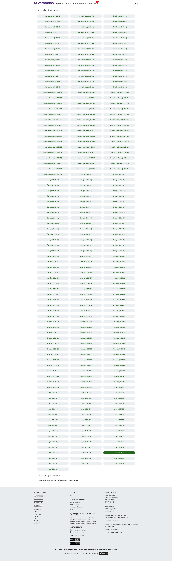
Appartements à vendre (111, 497)
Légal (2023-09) (86, 453)
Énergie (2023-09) (53, 240)
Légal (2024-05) (119, 436)
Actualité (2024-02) (53, 311)
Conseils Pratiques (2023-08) (52, 158)
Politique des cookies (91, 550)
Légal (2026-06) (86, 393)
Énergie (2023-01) (53, 251)
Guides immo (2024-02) (53, 70)
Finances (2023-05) (119, 382)
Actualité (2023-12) (119, 311)
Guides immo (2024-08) (53, 60)
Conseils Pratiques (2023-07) (86, 158)
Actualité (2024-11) (53, 294)
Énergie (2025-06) (53, 201)
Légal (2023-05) (119, 458)
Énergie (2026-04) (119, 180)
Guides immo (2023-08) (53, 81)
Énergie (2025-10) (119, 191)
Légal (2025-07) (53, 414)
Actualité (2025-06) (119, 278)
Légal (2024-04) (53, 442)
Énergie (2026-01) (119, 185)
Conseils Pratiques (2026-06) (119, 92)
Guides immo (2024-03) (119, 65)
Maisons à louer (109, 506)
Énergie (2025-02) (86, 207)
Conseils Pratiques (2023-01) (52, 169)
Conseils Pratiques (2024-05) (52, 141)
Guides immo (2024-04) (86, 65)
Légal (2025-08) (119, 409)
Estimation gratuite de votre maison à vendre (82, 518)
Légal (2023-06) (86, 458)
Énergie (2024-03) (53, 229)
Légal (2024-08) (119, 431)
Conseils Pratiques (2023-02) (119, 163)
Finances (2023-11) (119, 371)
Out (35, 518)
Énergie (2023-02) (119, 245)
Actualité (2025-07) (86, 278)
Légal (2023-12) (86, 447)
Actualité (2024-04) (86, 305)
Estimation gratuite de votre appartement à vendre (83, 521)
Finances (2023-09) (86, 376)
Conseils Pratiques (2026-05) (52, 98)
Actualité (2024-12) (119, 289)
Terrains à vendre (109, 499)
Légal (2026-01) (53, 403)
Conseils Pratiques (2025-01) (86, 125)
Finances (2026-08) (52, 322)
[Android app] (75, 539)
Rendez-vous (37, 522)
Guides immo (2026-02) (53, 27)
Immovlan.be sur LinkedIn (78, 532)
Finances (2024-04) (52, 365)
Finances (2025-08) (119, 338)
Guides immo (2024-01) (86, 70)
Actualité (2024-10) (86, 294)
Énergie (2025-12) (53, 191)
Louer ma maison (74, 504)
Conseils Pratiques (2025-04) (86, 120)
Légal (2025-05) (119, 414)
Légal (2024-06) (86, 436)
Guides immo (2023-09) (119, 76)
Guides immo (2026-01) (86, 27)
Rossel (36, 523)
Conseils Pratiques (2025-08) (52, 114)
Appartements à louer (111, 508)
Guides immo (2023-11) (53, 76)
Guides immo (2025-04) (86, 43)
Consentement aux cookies (108, 550)
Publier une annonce (79, 3)
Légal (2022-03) (119, 463)
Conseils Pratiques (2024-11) (52, 131)
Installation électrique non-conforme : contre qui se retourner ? (59, 480)
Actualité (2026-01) (86, 267)
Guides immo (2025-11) (53, 32)
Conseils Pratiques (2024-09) (119, 131)
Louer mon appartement (76, 507)
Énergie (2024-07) (119, 218)
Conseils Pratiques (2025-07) (86, 114)
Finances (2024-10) (86, 354)
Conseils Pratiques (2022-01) (52, 174)
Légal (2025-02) (119, 420)
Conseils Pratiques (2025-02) (52, 125)
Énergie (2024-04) (119, 223)
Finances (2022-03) (52, 387)
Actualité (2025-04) (86, 283)
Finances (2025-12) (86, 332)
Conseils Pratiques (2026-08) (52, 92)
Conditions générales (70, 550)
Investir (95, 3)
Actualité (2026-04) (86, 262)
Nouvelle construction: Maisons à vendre (116, 515)
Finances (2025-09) (86, 338)
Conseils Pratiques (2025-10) (86, 109)
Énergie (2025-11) (86, 191)
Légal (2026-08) (119, 387)
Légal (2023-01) (86, 463)
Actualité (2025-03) (119, 283)
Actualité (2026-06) (119, 256)
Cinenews (36, 516)
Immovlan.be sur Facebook (78, 530)
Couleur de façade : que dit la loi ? (50, 476)
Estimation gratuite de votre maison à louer (81, 519)
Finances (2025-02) (52, 349)
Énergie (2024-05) (86, 223)
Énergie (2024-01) (119, 229)
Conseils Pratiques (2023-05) (52, 163)
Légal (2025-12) (86, 403)
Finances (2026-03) (86, 327)
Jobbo (36, 520)
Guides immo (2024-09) (119, 54)
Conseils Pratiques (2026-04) (86, 98)
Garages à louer (109, 512)
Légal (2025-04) (53, 420)
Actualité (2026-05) (53, 262)
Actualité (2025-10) (86, 272)
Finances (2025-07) (52, 343)
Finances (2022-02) (86, 387)
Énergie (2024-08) (86, 218)
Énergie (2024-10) (119, 212)
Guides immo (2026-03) (119, 21)
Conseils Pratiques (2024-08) (52, 136)
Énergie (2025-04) (119, 201)
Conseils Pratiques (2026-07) (86, 92)
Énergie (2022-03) (86, 251)
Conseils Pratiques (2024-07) (86, 136)
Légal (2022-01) (53, 469)
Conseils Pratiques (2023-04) (86, 163)
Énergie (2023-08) (86, 240)
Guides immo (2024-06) (119, 60)
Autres (71, 509)
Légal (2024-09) (86, 431)
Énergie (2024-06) (53, 223)
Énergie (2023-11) (86, 234)
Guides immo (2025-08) (53, 38)
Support (80, 550)
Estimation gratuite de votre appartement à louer (83, 523)
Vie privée (58, 550)
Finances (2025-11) (119, 332)
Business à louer (109, 510)
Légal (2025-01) (53, 425)
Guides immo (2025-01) (86, 49)
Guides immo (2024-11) (53, 54)
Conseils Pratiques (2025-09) (119, 109)
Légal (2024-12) (86, 425)
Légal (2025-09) (86, 409)
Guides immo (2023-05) (53, 87)
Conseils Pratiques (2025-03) (119, 120)
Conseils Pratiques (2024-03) (119, 141)
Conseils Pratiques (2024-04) (86, 141)
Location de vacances (113, 532)
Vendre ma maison (75, 502)
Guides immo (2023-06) (119, 81)
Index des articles (112, 529)
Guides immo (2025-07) (86, 38)
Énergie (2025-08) (86, 196)
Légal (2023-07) (53, 458)
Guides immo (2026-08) (53, 16)
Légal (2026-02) (119, 398)
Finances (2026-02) (119, 327)
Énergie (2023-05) (86, 245)
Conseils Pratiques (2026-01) (86, 103)
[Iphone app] (75, 543)
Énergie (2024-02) (86, 229)
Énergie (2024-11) (86, 212)
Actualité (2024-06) (119, 300)
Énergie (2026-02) (86, 185)
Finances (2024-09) (119, 354)
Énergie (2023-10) (119, 234)
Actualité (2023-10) (53, 316)
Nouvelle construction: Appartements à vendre (117, 517)
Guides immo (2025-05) (53, 43)
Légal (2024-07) (53, 436)
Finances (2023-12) (86, 371)
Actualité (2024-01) (86, 311)
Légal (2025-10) (53, 409)
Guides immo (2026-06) (119, 16)
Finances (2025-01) (86, 349)
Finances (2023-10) (52, 376)
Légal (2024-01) (53, 447)
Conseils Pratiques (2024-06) (119, 136)
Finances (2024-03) (86, 365)
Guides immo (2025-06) (119, 38)
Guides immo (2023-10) (86, 76)
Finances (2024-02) (119, 365)
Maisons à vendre (110, 495)
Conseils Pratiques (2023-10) (86, 152)
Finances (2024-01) (52, 371)
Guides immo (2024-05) (53, 65)
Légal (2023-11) (119, 447)
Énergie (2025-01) (119, 207)
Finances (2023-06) (86, 382)
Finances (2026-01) (52, 332)
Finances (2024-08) (52, 360)
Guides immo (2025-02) (53, 49)
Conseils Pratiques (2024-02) (52, 147)
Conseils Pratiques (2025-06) (119, 114)
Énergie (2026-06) (53, 180)
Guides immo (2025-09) (119, 32)
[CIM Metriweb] (103, 553)
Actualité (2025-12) (119, 267)
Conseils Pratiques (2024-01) (86, 147)
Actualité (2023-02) (119, 316)
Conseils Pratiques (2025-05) (52, 120)
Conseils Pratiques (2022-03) (86, 169)
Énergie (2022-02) (119, 251)
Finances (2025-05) (119, 343)
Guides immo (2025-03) (119, 43)
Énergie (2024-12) (53, 212)
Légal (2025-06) (86, 414)
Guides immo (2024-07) (86, 60)
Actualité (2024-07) (86, 300)
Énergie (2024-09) (53, 218)
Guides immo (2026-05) (53, 21)
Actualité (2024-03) (119, 305)
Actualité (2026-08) (53, 256)
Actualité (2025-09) (119, 272)
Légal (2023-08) (119, 453)
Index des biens (110, 493)
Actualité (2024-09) (119, 294)
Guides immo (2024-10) (86, 54)
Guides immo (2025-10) (86, 32)
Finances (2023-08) (119, 376)
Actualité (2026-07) (86, 256)
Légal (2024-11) (119, 425)
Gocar (35, 511)
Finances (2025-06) (86, 343)
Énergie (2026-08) (86, 174)
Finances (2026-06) (119, 322)
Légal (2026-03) (86, 398)
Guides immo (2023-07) (86, 81)
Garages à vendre (110, 503)
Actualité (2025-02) (53, 289)
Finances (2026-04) (52, 327)
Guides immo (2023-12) (119, 70)
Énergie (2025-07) (119, 196)
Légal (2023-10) (53, 453)
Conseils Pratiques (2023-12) (119, 147)
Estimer (89, 3)
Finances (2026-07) (86, 322)
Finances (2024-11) (52, 354)
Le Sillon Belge (38, 515)
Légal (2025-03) (86, 420)
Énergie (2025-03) (53, 207)
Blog (71, 495)
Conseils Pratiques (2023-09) (119, 152)
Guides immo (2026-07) (86, 16)
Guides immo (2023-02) (86, 87)
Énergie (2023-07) (119, 240)
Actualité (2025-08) (53, 278)
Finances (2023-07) (52, 382)
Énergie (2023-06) (53, 245)
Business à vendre (110, 501)
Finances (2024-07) (86, 360)
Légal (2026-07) (53, 393)
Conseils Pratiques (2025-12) (119, 103)
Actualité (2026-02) (53, 267)
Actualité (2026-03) (119, 262)
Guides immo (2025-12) (119, 27)
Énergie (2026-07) (119, 174)
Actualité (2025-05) (53, 283)
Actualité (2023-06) (86, 316)
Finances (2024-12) (119, 349)
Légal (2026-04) (53, 398)
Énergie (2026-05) (86, 180)
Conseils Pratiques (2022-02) (119, 169)
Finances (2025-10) (52, 338)
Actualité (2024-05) (53, 305)
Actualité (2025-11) (53, 272)
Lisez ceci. (85, 553)
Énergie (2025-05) (86, 201)
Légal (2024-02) (119, 442)
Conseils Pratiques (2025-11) (52, 109)
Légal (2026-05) (119, 393)
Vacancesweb (38, 509)
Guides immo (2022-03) (119, 87)
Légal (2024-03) (86, 442)
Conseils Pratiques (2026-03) (119, 98)
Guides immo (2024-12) (119, 49)
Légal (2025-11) (119, 403)
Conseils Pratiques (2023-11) (52, 152)
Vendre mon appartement (77, 506)
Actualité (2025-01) (86, 289)
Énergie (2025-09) (53, 196)
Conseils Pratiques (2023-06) (119, 158)
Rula (35, 513)
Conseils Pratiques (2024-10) (86, 131)
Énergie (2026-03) (53, 185)
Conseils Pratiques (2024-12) (119, 125)
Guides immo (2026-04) (86, 21)
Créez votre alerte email (111, 520)
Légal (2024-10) (53, 431)
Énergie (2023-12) (53, 234)
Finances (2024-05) (119, 360)
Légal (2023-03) (53, 463)
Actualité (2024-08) (53, 300)
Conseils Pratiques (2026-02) (52, 103)
